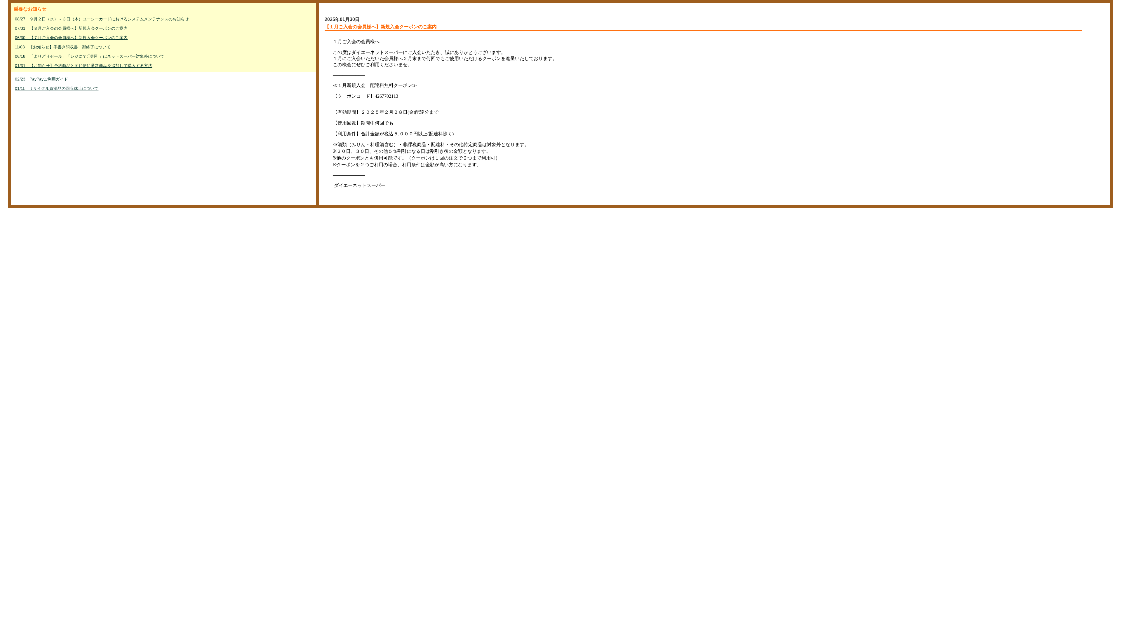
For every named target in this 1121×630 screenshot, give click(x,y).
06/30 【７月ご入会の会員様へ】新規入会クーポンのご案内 (71, 37)
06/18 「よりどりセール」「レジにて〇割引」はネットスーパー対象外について (89, 56)
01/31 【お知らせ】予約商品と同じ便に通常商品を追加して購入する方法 (83, 65)
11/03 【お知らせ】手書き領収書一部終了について (63, 47)
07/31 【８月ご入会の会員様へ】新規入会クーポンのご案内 (71, 28)
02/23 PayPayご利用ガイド (41, 79)
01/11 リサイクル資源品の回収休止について (56, 88)
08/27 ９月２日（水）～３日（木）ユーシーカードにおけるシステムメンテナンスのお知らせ (102, 19)
